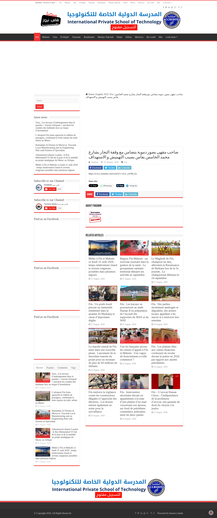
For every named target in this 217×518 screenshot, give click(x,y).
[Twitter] (166, 7)
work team (166, 3)
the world (150, 3)
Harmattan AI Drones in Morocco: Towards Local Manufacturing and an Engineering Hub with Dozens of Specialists (55, 148)
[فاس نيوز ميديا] (51, 18)
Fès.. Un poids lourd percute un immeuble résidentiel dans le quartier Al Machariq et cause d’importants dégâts (102, 312)
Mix (158, 3)
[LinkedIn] (169, 7)
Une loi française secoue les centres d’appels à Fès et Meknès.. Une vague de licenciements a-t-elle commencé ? (134, 353)
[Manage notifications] (211, 512)
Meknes (67, 3)
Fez (60, 3)
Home (91, 94)
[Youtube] (172, 7)
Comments (62, 367)
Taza (74, 3)
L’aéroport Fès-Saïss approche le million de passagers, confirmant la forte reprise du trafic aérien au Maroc (56, 138)
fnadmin (94, 162)
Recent (39, 367)
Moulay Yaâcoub (114, 3)
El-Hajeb (82, 3)
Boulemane (101, 3)
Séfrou (132, 3)
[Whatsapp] (181, 7)
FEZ (106, 94)
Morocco (141, 3)
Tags (73, 367)
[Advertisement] (108, 65)
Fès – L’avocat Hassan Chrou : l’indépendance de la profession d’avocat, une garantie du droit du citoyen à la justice (165, 400)
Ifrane (125, 3)
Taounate (91, 3)
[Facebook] (163, 7)
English (99, 94)
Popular (50, 367)
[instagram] (175, 7)
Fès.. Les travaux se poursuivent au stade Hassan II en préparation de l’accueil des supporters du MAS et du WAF (134, 312)
